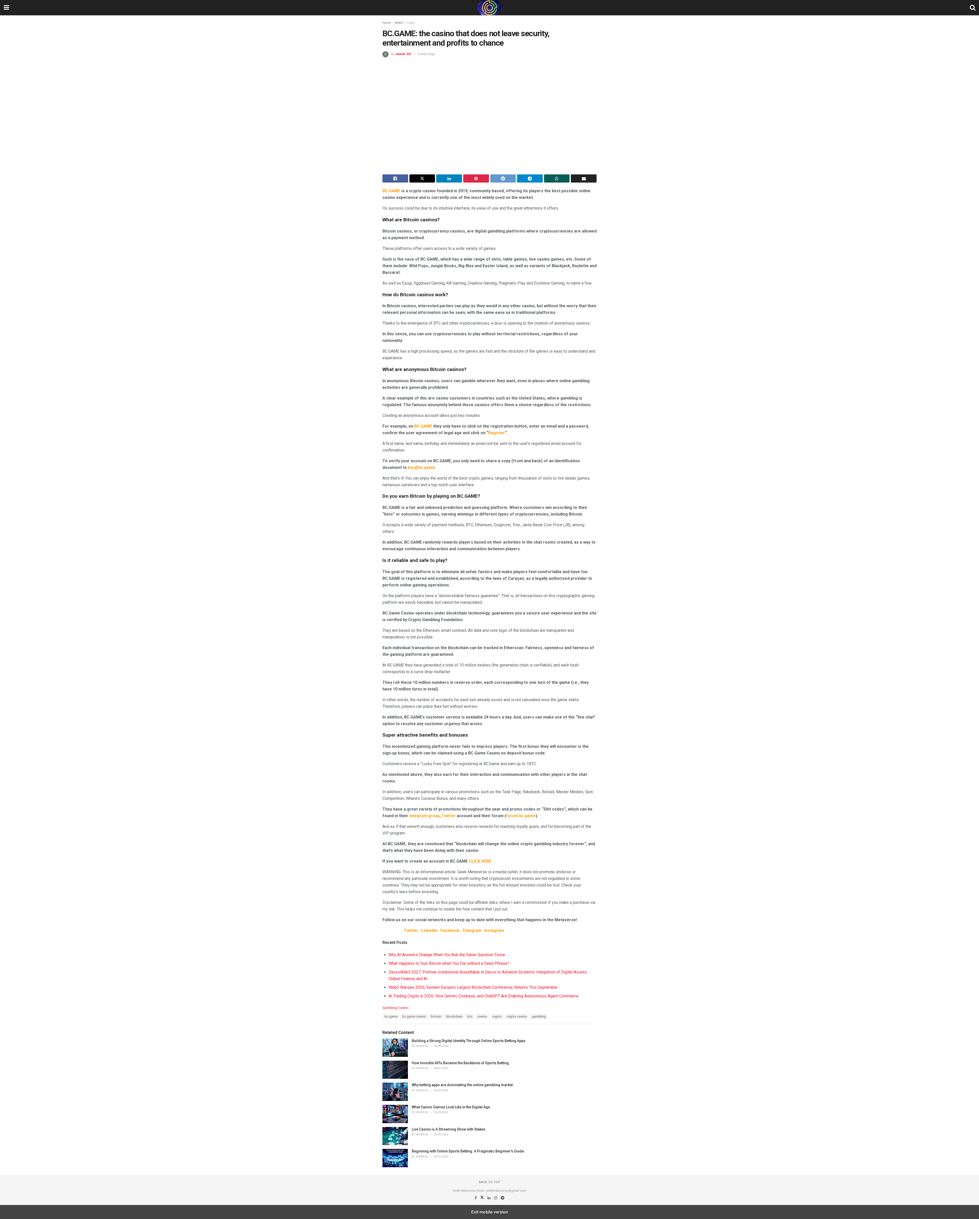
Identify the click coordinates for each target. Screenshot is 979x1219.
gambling (539, 1016)
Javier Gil (403, 54)
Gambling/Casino (395, 1008)
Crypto (411, 22)
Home (386, 22)
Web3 (399, 22)
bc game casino (414, 1016)
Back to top (489, 1182)
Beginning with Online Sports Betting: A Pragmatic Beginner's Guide (468, 1151)
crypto (497, 1016)
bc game (390, 1016)
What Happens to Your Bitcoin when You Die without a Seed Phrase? (449, 963)
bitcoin (436, 1016)
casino (482, 1016)
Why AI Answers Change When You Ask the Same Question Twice (447, 954)
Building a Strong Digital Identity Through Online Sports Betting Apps (468, 1041)
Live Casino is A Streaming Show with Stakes (448, 1129)
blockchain (454, 1016)
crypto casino (517, 1016)
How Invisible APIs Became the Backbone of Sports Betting (460, 1063)
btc (469, 1016)
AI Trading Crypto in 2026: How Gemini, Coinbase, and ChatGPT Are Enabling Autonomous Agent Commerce (483, 996)
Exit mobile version (489, 1211)
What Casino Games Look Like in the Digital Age (451, 1107)
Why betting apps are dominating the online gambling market (462, 1085)
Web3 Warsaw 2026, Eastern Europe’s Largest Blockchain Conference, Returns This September (473, 987)
